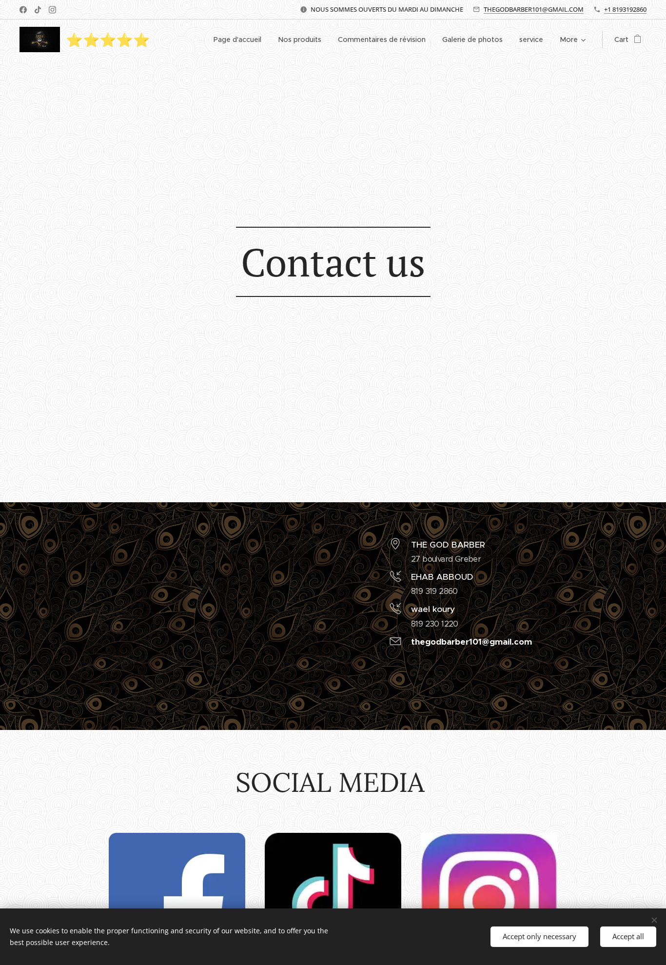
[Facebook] (23, 9)
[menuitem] (237, 39)
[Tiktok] (38, 9)
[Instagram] (52, 9)
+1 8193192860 (625, 9)
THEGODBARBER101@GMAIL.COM (534, 9)
